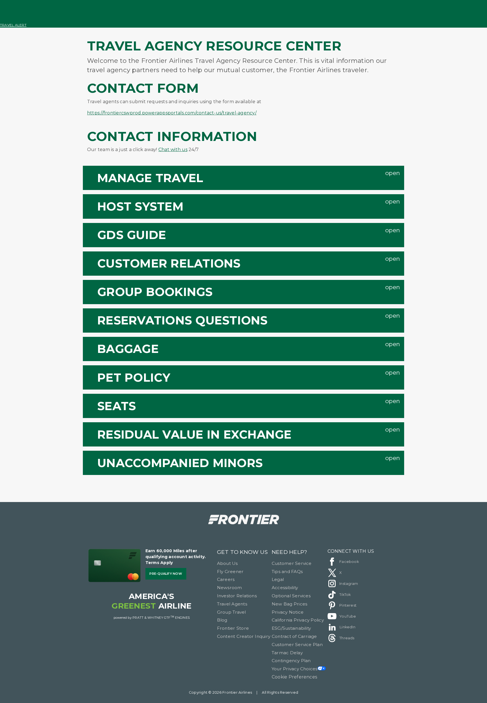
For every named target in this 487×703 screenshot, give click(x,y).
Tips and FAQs (287, 571)
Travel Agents (232, 604)
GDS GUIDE (131, 235)
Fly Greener (230, 571)
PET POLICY (133, 377)
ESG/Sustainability (291, 628)
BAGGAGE (128, 349)
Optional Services (291, 595)
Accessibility (285, 587)
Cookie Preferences (294, 677)
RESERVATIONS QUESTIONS (182, 320)
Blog (222, 620)
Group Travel (231, 612)
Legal (278, 579)
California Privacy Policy (298, 620)
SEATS (116, 406)
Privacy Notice (288, 612)
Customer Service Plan (297, 644)
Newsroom (229, 587)
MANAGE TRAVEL (150, 178)
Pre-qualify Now (165, 574)
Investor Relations (237, 595)
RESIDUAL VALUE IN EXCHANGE (194, 434)
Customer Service (292, 563)
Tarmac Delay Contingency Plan (291, 657)
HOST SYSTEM (140, 206)
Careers (226, 579)
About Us (227, 563)
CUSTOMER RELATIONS (168, 263)
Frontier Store (233, 628)
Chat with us (172, 149)
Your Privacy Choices (295, 668)
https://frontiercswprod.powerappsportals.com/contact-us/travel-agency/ (171, 113)
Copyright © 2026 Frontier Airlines (220, 692)
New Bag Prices (289, 604)
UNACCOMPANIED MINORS (180, 463)
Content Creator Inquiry (244, 636)
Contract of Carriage (294, 636)
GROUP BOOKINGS (154, 292)
